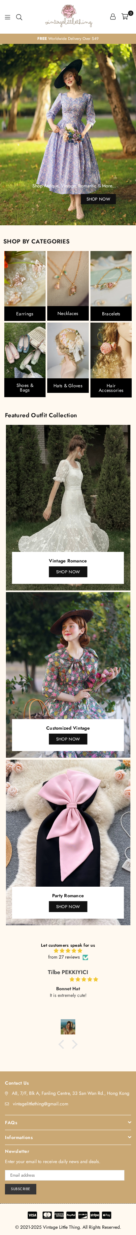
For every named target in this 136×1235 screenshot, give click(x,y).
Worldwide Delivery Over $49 (41, 39)
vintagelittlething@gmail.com (40, 1103)
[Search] (19, 16)
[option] (68, 134)
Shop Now (68, 572)
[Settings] (113, 16)
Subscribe (20, 1188)
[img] (68, 950)
